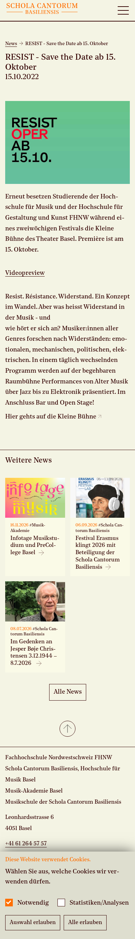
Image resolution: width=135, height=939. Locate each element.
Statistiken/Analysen (99, 903)
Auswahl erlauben (33, 922)
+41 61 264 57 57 (26, 844)
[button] (67, 729)
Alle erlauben (85, 922)
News (11, 43)
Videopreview (25, 273)
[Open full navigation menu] (123, 10)
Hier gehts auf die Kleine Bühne (51, 417)
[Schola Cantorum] (42, 10)
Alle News (68, 692)
